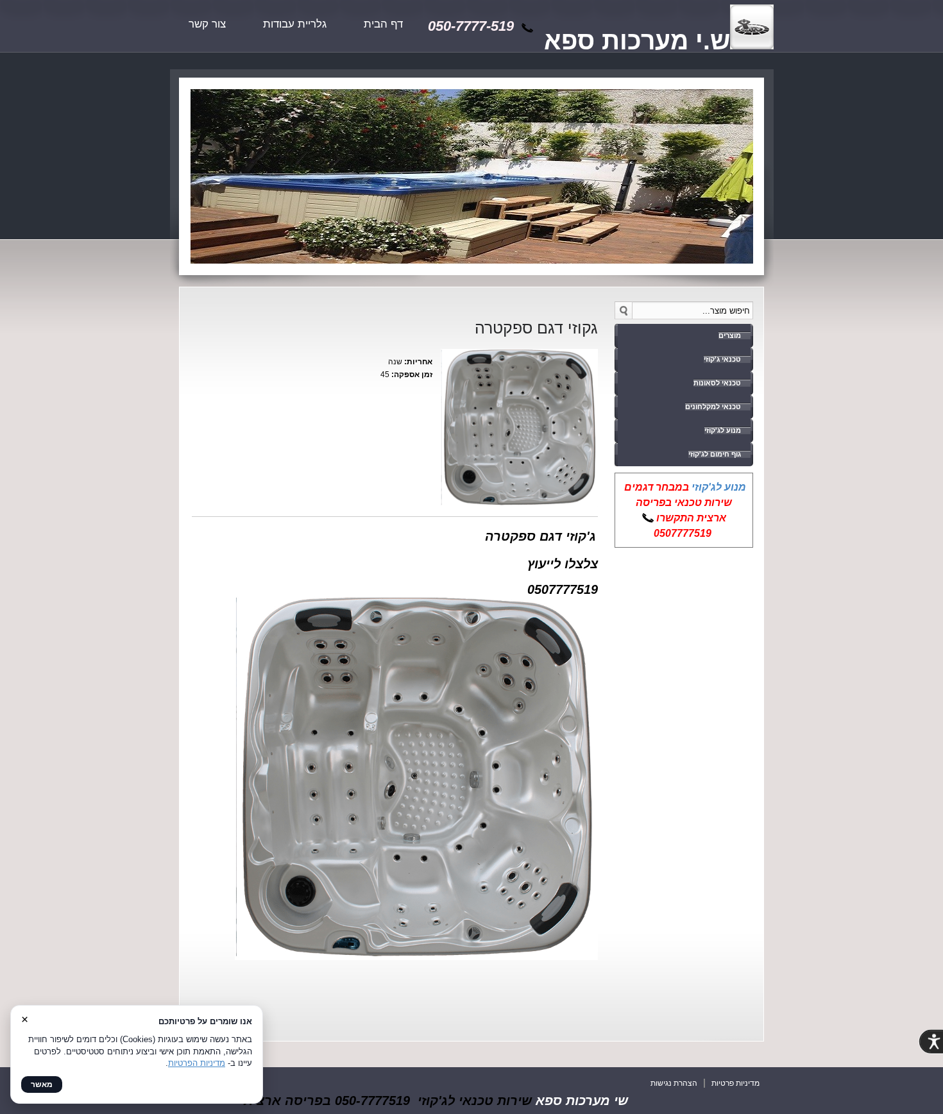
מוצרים (729, 335)
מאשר (42, 1084)
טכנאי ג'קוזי (722, 359)
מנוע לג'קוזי (722, 430)
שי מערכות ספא (582, 1100)
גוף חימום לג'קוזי (714, 454)
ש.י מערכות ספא (637, 41)
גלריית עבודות (295, 24)
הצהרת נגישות (673, 1083)
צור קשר (207, 24)
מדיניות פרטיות (735, 1083)
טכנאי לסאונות (717, 383)
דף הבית (383, 24)
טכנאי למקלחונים (713, 406)
